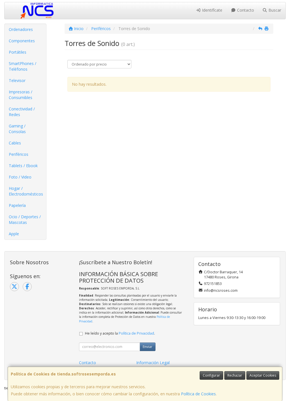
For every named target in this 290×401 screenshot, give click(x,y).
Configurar (211, 375)
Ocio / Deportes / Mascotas (25, 219)
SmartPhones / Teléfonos (22, 66)
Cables (15, 143)
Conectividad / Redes (22, 111)
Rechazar (234, 375)
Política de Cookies (198, 393)
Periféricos (18, 154)
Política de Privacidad (136, 333)
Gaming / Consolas (17, 128)
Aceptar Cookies (263, 375)
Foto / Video (20, 177)
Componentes (22, 40)
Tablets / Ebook (23, 165)
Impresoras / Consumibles (20, 94)
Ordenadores (21, 29)
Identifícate (211, 10)
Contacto (245, 10)
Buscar (274, 10)
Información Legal (153, 362)
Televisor (17, 80)
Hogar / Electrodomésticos (26, 191)
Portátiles (17, 52)
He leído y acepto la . (120, 333)
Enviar (147, 346)
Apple (14, 233)
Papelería (17, 205)
